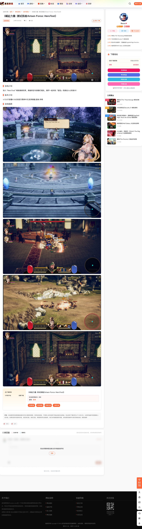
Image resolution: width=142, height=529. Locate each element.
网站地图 (49, 514)
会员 (79, 3)
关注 (113, 31)
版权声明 (49, 507)
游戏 (31, 3)
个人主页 (136, 31)
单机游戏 (17, 12)
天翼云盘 (56, 405)
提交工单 (80, 503)
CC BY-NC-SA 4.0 (9, 512)
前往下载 (97, 20)
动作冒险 (26, 12)
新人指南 (49, 510)
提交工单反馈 (130, 88)
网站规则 (49, 503)
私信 (125, 31)
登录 (34, 400)
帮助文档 (80, 507)
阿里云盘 (48, 405)
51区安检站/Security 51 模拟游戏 (118, 39)
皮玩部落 (64, 523)
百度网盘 (31, 405)
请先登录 (136, 65)
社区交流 (80, 514)
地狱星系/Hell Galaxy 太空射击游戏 (118, 45)
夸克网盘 (39, 405)
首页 (11, 12)
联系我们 (80, 510)
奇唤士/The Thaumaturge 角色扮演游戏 (119, 35)
